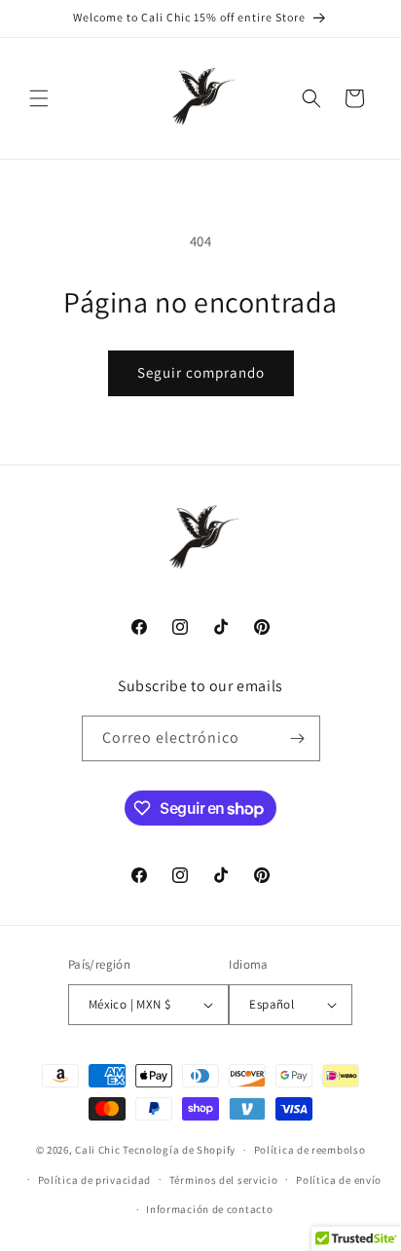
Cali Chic (97, 1150)
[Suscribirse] (297, 738)
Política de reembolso (310, 1150)
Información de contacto (209, 1209)
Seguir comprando (201, 372)
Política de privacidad (94, 1180)
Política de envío (339, 1180)
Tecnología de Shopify (179, 1150)
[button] (39, 98)
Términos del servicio (223, 1180)
